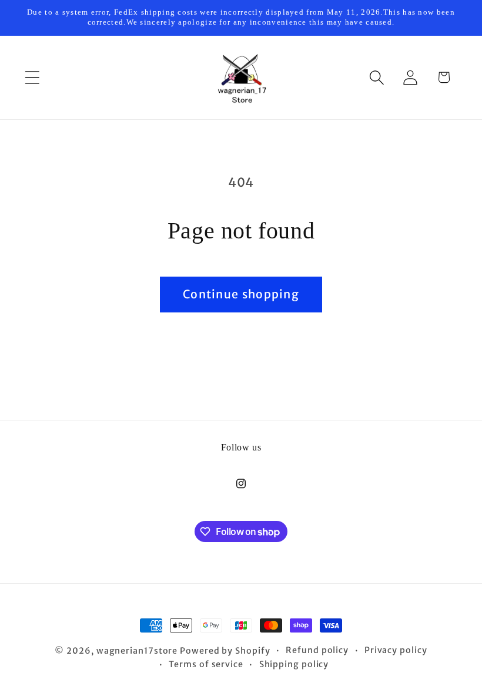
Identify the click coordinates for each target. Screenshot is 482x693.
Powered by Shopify (225, 650)
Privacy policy (395, 650)
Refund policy (317, 650)
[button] (32, 77)
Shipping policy (294, 664)
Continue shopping (241, 294)
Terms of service (206, 664)
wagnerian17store (137, 650)
